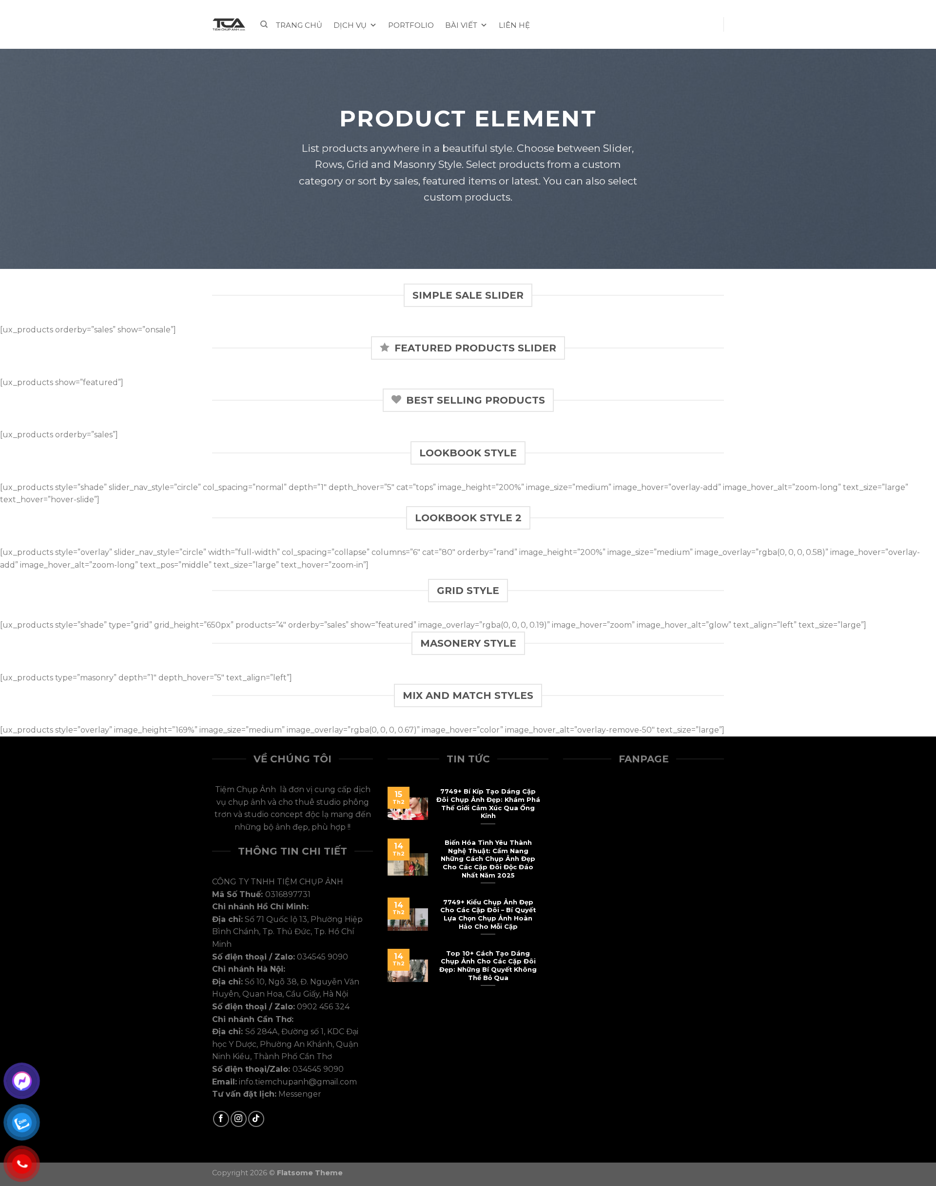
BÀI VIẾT (461, 25)
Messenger (299, 1094)
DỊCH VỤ (350, 25)
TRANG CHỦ (299, 25)
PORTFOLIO (411, 25)
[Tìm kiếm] (264, 24)
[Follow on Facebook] (221, 1119)
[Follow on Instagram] (239, 1119)
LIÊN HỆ (514, 25)
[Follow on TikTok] (256, 1119)
